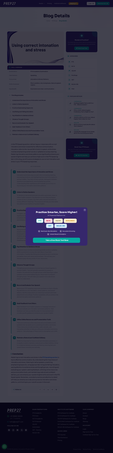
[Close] (84, 210)
